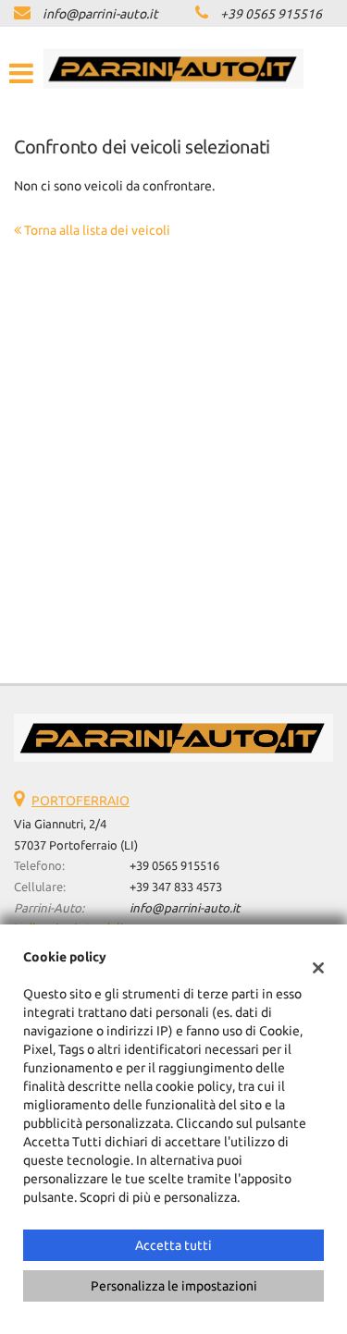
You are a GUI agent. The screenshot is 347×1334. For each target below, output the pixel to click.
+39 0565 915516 (271, 13)
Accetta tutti (173, 1245)
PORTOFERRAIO (80, 800)
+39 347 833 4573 (176, 887)
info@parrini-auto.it (100, 13)
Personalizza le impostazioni (174, 1286)
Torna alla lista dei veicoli (95, 230)
